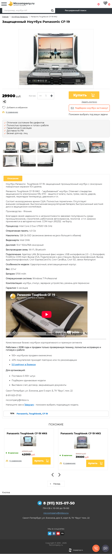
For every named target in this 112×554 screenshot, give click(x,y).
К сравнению (12, 112)
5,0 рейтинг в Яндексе (24, 364)
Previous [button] (53, 475)
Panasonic (22, 413)
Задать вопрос (89, 102)
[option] (10, 147)
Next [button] (59, 475)
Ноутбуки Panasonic (20, 17)
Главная (5, 17)
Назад (56, 483)
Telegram (29, 404)
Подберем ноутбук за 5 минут (91, 108)
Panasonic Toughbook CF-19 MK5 (81, 433)
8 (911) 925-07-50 (59, 503)
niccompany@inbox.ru (56, 513)
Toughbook (35, 413)
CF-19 (45, 413)
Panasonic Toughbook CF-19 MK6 (27, 433)
